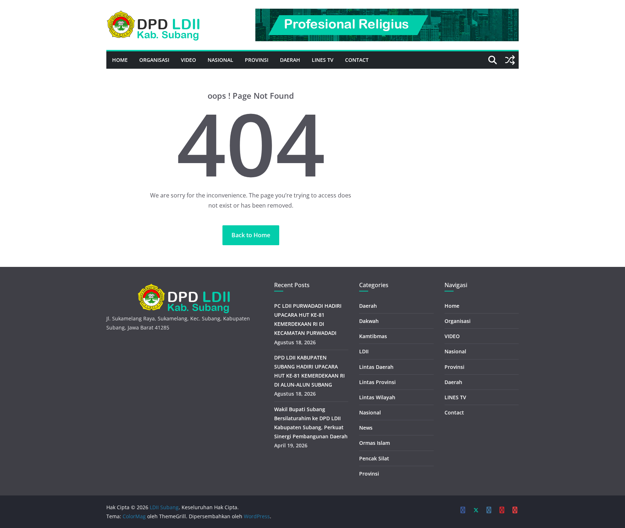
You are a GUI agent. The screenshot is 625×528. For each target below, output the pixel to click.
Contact (357, 59)
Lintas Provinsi (377, 382)
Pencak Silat (374, 458)
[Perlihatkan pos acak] (510, 60)
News (366, 427)
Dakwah (369, 321)
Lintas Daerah (376, 366)
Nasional (220, 59)
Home (120, 59)
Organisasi (154, 59)
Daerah (290, 59)
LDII (364, 351)
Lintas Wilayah (377, 397)
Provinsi (256, 59)
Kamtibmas (373, 336)
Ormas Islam (374, 442)
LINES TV (322, 59)
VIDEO (188, 59)
